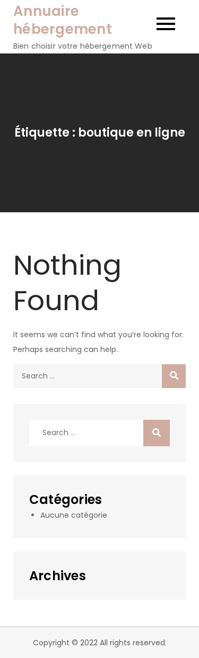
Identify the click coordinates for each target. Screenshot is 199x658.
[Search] (174, 376)
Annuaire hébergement (62, 20)
